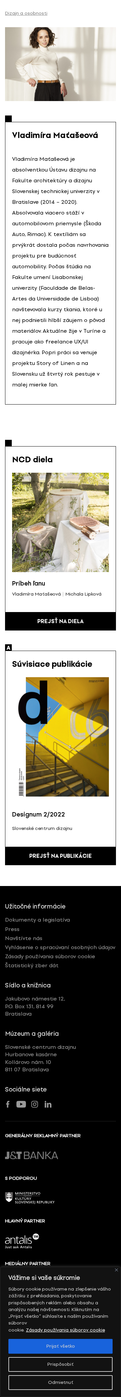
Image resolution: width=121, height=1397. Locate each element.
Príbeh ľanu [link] (28, 583)
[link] (60, 64)
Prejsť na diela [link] (60, 621)
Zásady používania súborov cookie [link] (65, 1330)
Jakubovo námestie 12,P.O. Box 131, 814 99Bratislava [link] (35, 1006)
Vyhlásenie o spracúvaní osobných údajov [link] (60, 947)
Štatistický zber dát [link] (31, 965)
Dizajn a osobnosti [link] (26, 13)
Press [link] (12, 929)
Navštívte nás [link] (23, 938)
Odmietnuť (60, 1382)
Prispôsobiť (60, 1364)
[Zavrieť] (116, 1269)
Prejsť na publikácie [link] (60, 856)
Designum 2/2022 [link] (38, 814)
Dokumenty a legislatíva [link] (37, 920)
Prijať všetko (60, 1346)
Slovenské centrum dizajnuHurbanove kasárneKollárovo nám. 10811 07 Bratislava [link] (40, 1058)
